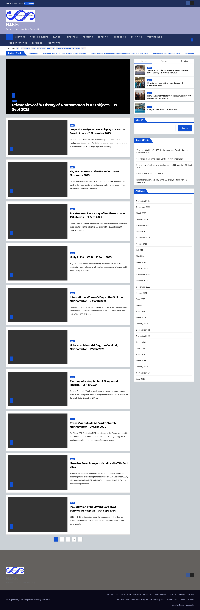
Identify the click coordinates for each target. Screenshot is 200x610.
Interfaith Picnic (172, 600)
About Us (20, 37)
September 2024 (143, 238)
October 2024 (141, 232)
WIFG (33, 48)
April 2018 (140, 354)
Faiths (57, 37)
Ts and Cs (37, 43)
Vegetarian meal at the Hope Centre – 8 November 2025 (159, 159)
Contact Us (53, 43)
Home (107, 594)
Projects (88, 37)
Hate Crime (120, 37)
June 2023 (140, 299)
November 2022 (143, 336)
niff (18, 48)
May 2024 (140, 256)
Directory (72, 37)
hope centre (41, 48)
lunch (83, 48)
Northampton (25, 48)
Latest (143, 61)
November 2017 (143, 373)
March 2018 (141, 361)
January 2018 (142, 367)
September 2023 (143, 287)
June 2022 (140, 348)
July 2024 (140, 250)
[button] (188, 40)
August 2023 (141, 293)
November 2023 (143, 275)
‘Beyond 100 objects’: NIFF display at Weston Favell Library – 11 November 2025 (167, 71)
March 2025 (141, 213)
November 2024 (143, 226)
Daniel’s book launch (161, 594)
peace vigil (50, 48)
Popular (163, 61)
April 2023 (140, 311)
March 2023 (141, 318)
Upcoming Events (39, 37)
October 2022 (141, 342)
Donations (136, 37)
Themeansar (46, 600)
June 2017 (140, 379)
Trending (184, 61)
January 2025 (142, 219)
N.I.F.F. (12, 24)
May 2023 (140, 305)
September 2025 (143, 207)
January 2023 (142, 324)
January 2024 (142, 268)
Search (139, 120)
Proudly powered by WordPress (16, 600)
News (14, 105)
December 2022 (143, 330)
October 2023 (141, 281)
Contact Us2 (147, 594)
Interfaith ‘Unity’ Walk (157, 600)
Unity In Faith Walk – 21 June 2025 (41, 109)
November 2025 (143, 201)
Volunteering (154, 37)
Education (103, 37)
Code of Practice (17, 43)
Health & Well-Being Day (139, 600)
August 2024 (141, 244)
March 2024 (141, 262)
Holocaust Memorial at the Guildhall (68, 48)
